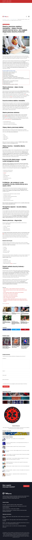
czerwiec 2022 (7, 303)
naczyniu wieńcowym (8, 119)
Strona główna (4, 0)
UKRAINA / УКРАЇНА (16, 433)
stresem (11, 96)
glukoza (11, 263)
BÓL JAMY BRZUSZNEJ (16, 398)
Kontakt (7, 0)
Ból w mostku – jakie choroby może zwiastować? (10, 293)
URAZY (16, 394)
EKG (3, 233)
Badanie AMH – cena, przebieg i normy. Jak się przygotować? (15, 438)
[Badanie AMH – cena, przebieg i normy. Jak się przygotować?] (4, 439)
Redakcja (10, 0)
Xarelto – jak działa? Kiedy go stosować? (9, 297)
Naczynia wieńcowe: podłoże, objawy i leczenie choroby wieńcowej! (13, 292)
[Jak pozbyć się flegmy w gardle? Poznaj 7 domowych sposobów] (4, 447)
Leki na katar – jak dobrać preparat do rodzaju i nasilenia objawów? (13, 504)
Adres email (5, 375)
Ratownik (4, 516)
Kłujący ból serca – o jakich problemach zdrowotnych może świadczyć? (14, 288)
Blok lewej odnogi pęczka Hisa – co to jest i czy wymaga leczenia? (25, 347)
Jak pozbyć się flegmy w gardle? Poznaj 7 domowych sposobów (15, 446)
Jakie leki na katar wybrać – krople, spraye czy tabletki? (11, 508)
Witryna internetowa (6, 379)
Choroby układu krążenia (6, 24)
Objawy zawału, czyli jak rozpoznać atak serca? (10, 296)
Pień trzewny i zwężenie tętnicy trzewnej (15, 347)
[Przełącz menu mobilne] (28, 16)
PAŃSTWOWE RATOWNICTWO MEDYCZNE (16, 402)
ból (25, 94)
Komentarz (4, 358)
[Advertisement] (16, 8)
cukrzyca (4, 172)
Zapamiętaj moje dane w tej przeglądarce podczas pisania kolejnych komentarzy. (15, 383)
